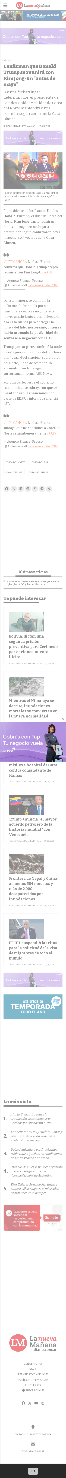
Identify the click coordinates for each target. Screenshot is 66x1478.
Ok (33, 1471)
